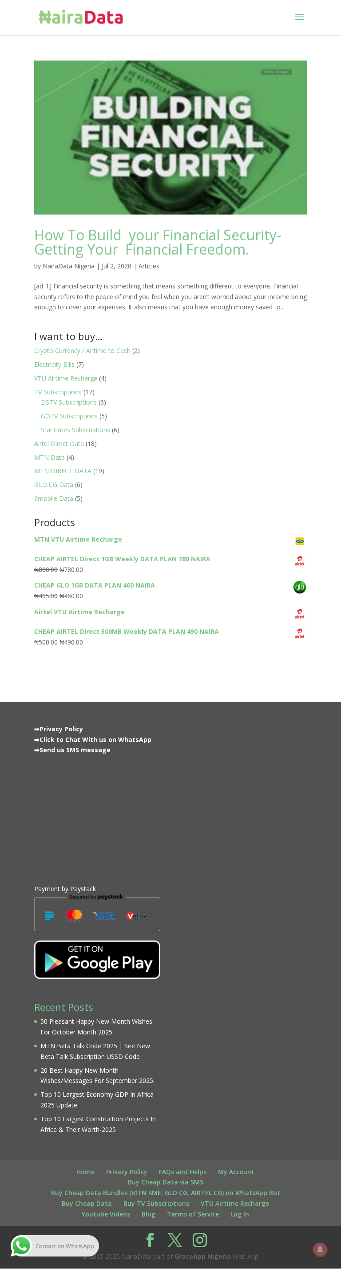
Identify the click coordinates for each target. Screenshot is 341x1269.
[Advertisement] (97, 817)
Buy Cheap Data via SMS (165, 1182)
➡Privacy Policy (58, 729)
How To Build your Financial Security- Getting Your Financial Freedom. (157, 242)
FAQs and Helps (182, 1172)
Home (85, 1172)
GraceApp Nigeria (202, 1256)
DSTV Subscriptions (69, 402)
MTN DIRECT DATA (62, 470)
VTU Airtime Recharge (65, 378)
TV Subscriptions (58, 392)
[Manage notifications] (320, 1249)
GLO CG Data (53, 484)
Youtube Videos (106, 1214)
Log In (239, 1214)
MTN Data (49, 457)
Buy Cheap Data (87, 1203)
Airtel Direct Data (59, 443)
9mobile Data (53, 498)
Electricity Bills (54, 364)
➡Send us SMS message (72, 750)
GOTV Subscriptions (69, 416)
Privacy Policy (126, 1172)
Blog (148, 1214)
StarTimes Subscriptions (75, 430)
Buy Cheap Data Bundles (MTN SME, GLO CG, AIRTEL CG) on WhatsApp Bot (165, 1192)
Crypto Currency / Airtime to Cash (82, 350)
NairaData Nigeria (69, 266)
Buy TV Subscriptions (156, 1203)
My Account (236, 1172)
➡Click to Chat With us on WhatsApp (92, 739)
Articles (149, 266)
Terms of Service (193, 1214)
